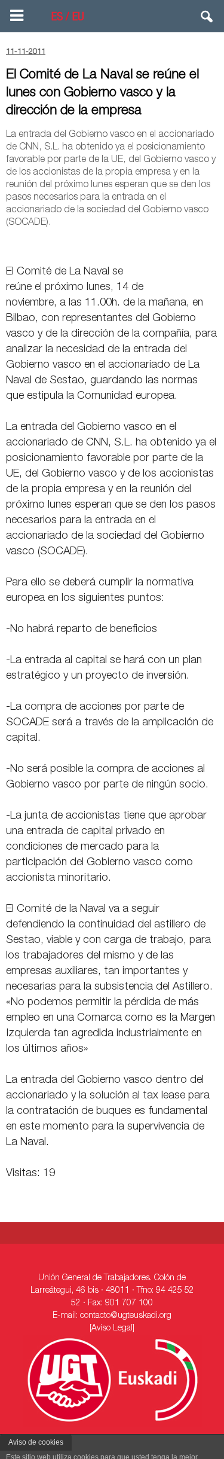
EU (78, 18)
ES (57, 18)
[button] (207, 19)
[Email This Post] (150, 244)
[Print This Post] (213, 244)
